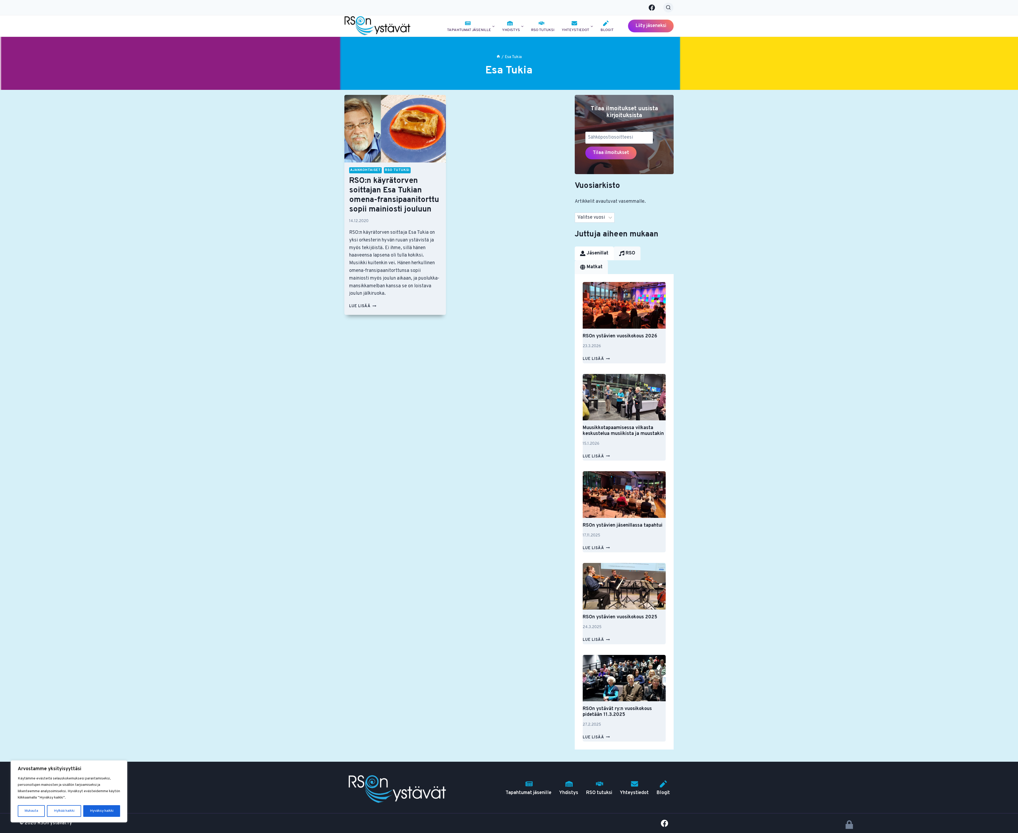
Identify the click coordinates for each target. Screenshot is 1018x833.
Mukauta (31, 811)
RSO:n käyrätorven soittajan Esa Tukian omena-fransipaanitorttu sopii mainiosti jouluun (394, 195)
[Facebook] (652, 7)
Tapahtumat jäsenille (528, 793)
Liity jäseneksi (650, 26)
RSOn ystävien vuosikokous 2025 (620, 617)
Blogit (607, 30)
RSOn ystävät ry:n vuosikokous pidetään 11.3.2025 (617, 712)
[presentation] (395, 128)
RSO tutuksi (542, 30)
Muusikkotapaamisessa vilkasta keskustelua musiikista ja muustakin (623, 431)
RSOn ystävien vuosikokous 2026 (620, 336)
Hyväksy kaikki (101, 811)
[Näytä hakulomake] (668, 8)
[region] (69, 791)
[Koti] (498, 57)
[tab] (594, 253)
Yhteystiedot (634, 793)
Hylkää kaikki (64, 811)
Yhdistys (568, 793)
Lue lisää (362, 306)
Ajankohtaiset (365, 170)
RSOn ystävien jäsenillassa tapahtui (622, 525)
